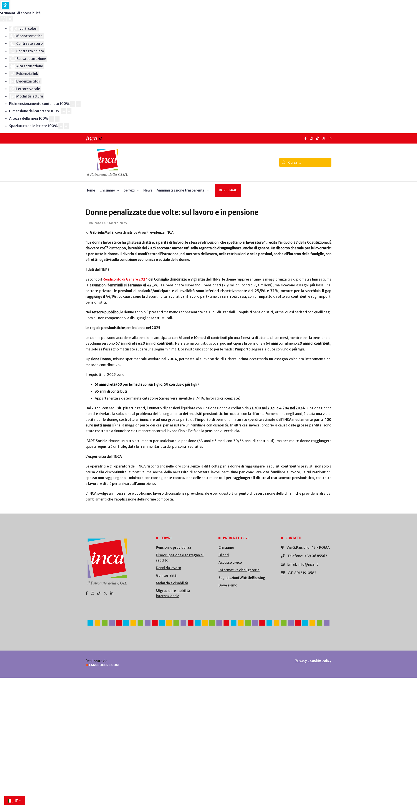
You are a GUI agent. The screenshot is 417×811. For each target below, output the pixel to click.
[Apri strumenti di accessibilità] (5, 5)
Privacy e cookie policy (313, 660)
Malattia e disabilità (172, 583)
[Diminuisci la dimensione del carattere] (63, 111)
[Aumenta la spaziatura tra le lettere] (66, 126)
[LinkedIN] (330, 138)
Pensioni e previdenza (173, 547)
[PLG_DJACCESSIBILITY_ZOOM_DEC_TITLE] (72, 104)
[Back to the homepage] (108, 162)
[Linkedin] (111, 593)
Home (90, 190)
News (147, 190)
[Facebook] (305, 138)
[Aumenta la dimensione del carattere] (69, 111)
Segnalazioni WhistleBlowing (241, 577)
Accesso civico (230, 562)
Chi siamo (226, 547)
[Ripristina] (3, 18)
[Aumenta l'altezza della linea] (57, 119)
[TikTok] (317, 138)
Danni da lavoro (168, 568)
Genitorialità (166, 575)
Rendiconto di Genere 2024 (125, 279)
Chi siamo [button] (107, 190)
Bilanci (223, 555)
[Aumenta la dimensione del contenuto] (78, 104)
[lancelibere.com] (143, 665)
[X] (323, 138)
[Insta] (92, 593)
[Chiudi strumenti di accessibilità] (10, 18)
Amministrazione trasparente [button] (181, 190)
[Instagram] (311, 138)
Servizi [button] (129, 190)
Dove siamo (228, 190)
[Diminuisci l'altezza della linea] (51, 119)
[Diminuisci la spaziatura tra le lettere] (60, 126)
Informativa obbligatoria (239, 570)
